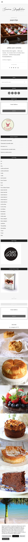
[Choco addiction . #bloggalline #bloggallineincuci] (14, 484)
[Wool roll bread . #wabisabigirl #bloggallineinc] (14, 371)
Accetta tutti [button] (15, 536)
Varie (2, 235)
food (2, 182)
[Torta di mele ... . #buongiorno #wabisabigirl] (14, 427)
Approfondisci (5, 538)
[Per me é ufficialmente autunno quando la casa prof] (14, 456)
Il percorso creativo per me (6, 152)
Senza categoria (4, 218)
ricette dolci (3, 213)
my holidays (3, 209)
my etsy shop (3, 206)
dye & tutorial (3, 178)
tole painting (3, 228)
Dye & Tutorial (3, 180)
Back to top (14, 298)
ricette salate (3, 216)
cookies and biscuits (5, 168)
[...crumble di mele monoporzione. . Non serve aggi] (14, 343)
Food (2, 185)
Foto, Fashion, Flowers (5, 187)
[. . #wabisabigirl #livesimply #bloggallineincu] (14, 399)
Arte (1, 166)
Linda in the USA (4, 190)
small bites (3, 223)
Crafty (2, 173)
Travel (2, 230)
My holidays (3, 211)
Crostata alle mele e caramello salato (8, 149)
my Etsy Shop (3, 204)
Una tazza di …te (4, 146)
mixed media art (4, 194)
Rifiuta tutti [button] (22, 536)
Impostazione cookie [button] (7, 536)
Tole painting (3, 225)
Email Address (14, 104)
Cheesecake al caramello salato (7, 143)
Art (1, 161)
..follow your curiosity (14, 48)
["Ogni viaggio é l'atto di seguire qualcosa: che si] (14, 512)
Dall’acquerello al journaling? (6, 140)
